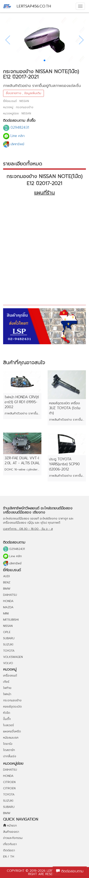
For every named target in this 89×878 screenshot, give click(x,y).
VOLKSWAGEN (13, 657)
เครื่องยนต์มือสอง (14, 523)
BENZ (6, 582)
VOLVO (8, 663)
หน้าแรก (11, 825)
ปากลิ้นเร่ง (9, 756)
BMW (6, 589)
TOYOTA (8, 651)
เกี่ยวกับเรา (10, 844)
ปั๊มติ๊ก (7, 719)
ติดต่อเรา (9, 850)
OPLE (7, 632)
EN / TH (8, 856)
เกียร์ (6, 682)
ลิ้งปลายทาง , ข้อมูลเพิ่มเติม (23, 93)
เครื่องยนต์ (10, 675)
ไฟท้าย (7, 688)
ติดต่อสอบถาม (71, 871)
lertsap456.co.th (34, 6)
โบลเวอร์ (8, 725)
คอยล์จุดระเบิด (12, 706)
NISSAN (8, 626)
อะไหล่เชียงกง (48, 518)
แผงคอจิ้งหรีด (12, 731)
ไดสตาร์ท (9, 750)
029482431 (19, 127)
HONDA (8, 601)
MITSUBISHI (11, 620)
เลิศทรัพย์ (16, 144)
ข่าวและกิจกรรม (13, 838)
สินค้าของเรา (11, 832)
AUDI (6, 576)
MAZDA (8, 607)
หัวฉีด (6, 713)
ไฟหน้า (7, 694)
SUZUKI (8, 644)
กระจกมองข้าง (12, 700)
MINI (6, 613)
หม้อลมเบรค (10, 737)
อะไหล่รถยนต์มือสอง (16, 518)
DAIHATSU (10, 595)
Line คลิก (17, 135)
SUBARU (8, 638)
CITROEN (9, 782)
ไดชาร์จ (7, 744)
